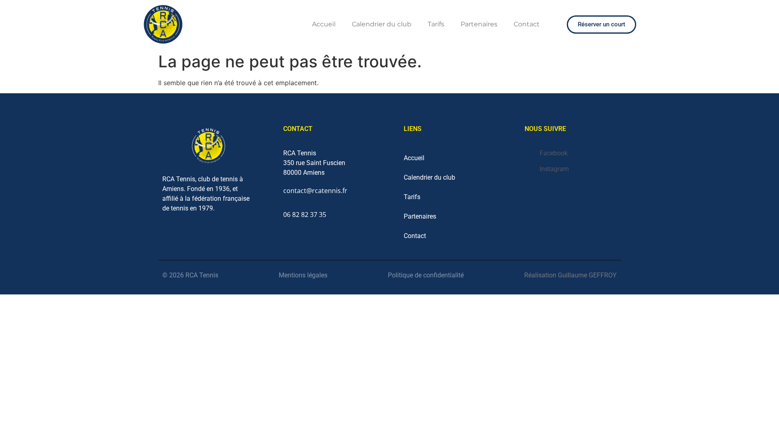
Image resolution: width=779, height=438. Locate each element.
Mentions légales (303, 275)
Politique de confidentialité (426, 275)
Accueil (324, 24)
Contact (527, 24)
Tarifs (436, 24)
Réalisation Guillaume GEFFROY (570, 275)
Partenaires (479, 24)
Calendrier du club (381, 24)
